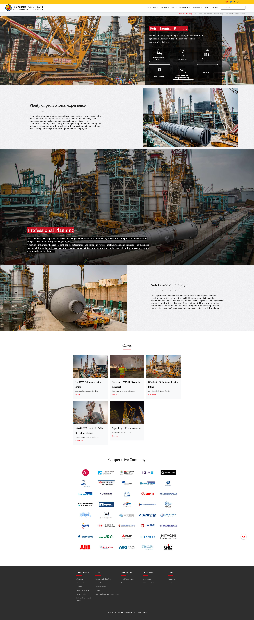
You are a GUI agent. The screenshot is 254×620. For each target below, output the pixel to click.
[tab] (185, 14)
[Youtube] (227, 2)
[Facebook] (231, 2)
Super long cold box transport (126, 428)
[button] (74, 510)
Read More (79, 394)
